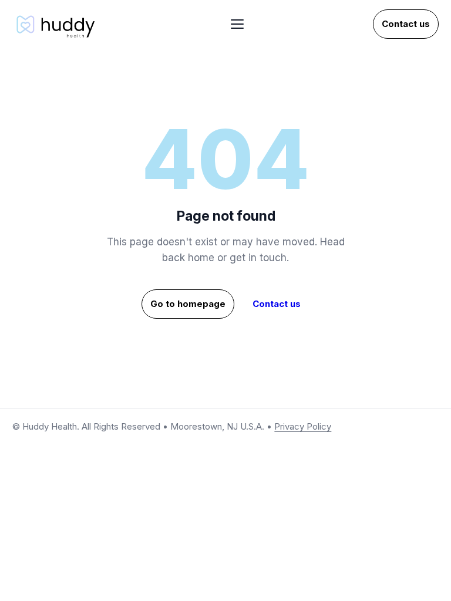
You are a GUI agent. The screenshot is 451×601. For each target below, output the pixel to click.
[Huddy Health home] (57, 24)
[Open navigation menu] (237, 24)
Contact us (406, 23)
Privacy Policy (302, 426)
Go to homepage (188, 303)
